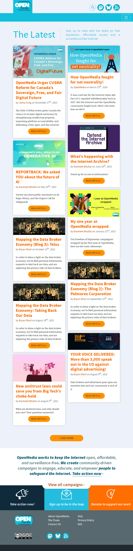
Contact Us (54, 524)
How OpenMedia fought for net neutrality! (92, 79)
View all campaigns (65, 485)
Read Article (38, 131)
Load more (67, 438)
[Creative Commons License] (23, 536)
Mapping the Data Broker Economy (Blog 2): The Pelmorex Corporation (93, 289)
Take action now (86, 473)
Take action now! (22, 504)
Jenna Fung (25, 102)
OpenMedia (80, 87)
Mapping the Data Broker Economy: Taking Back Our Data (39, 311)
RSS (80, 524)
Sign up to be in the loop (66, 504)
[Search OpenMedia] (93, 7)
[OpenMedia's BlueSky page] (108, 7)
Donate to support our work (111, 504)
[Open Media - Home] (22, 6)
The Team (54, 520)
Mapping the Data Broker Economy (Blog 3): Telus (39, 242)
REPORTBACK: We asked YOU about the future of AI (38, 177)
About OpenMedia (58, 516)
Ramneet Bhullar (83, 166)
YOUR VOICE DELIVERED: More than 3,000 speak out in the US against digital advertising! (92, 362)
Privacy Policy (86, 520)
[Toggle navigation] (126, 17)
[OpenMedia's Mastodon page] (100, 7)
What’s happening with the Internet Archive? (91, 159)
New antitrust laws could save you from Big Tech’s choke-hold (39, 391)
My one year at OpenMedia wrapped (89, 224)
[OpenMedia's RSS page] (116, 7)
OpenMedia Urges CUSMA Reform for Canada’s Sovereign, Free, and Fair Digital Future (39, 90)
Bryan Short (25, 249)
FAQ (80, 516)
